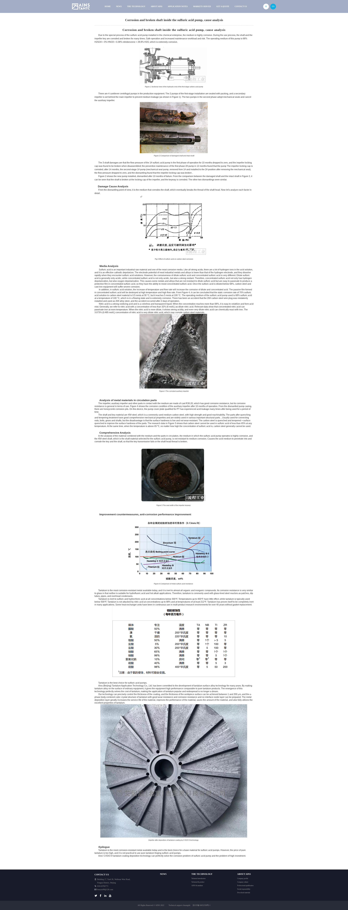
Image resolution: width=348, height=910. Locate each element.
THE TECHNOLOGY (136, 6)
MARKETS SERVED (202, 6)
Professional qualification (245, 885)
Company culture (242, 882)
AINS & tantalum (197, 885)
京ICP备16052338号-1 (201, 905)
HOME (108, 6)
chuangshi (186, 905)
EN (273, 6)
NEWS (119, 6)
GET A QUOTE (222, 6)
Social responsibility (243, 889)
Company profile (242, 878)
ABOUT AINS (156, 6)
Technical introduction (198, 878)
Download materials (243, 893)
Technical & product (197, 882)
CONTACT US (241, 6)
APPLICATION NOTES (178, 6)
